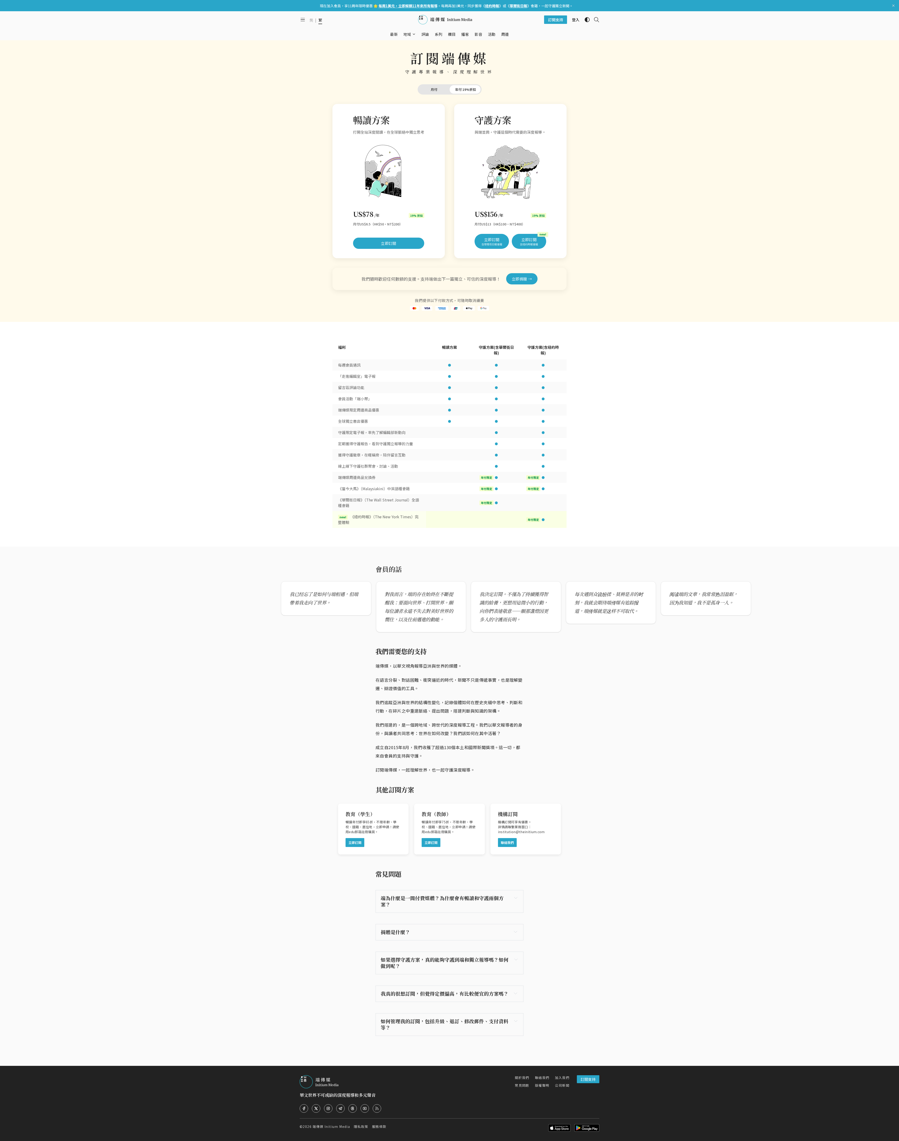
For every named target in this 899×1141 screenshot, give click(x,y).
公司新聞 (562, 1085)
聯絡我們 (542, 1077)
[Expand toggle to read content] (515, 898)
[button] (407, 34)
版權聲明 (542, 1085)
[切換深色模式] (585, 19)
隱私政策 (361, 1126)
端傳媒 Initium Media (331, 1126)
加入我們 (562, 1077)
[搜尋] (594, 19)
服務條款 (379, 1126)
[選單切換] (414, 34)
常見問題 (522, 1085)
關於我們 (522, 1077)
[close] (893, 5)
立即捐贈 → (522, 279)
